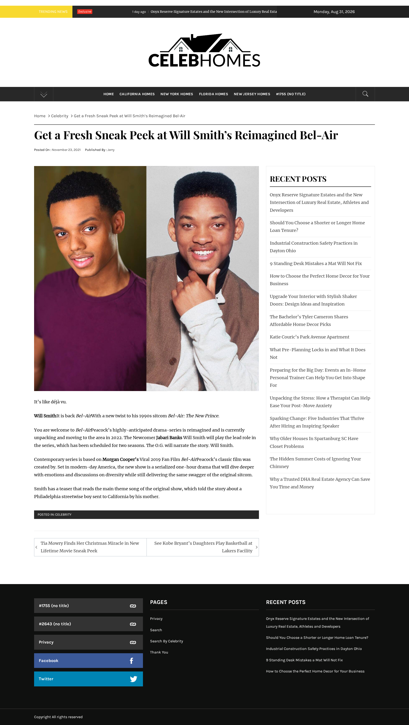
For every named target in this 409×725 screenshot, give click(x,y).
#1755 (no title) (291, 94)
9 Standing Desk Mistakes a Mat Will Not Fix (316, 263)
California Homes (137, 94)
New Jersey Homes (252, 94)
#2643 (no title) (55, 623)
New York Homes (176, 94)
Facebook (48, 660)
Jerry (111, 150)
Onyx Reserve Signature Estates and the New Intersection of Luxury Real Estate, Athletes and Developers (186, 11)
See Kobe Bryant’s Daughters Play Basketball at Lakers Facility (203, 547)
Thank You (159, 652)
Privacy (46, 642)
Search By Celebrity (166, 641)
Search (156, 630)
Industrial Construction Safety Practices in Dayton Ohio (314, 648)
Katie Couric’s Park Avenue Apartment (309, 337)
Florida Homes (213, 94)
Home (108, 94)
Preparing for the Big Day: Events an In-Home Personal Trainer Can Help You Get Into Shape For (318, 377)
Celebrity (63, 515)
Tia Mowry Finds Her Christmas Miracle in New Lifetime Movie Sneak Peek (90, 547)
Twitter (46, 678)
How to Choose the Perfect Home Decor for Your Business (315, 671)
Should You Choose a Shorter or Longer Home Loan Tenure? (317, 637)
